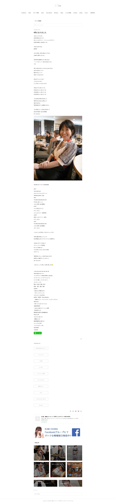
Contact (86, 12)
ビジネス (41, 367)
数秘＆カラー (41, 386)
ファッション (41, 354)
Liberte (42, 12)
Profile (29, 12)
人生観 (41, 361)
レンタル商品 (68, 12)
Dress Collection (49, 12)
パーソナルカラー (41, 380)
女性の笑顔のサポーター (41, 348)
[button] (23, 13)
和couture (56, 12)
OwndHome (23, 12)
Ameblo (80, 12)
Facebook (75, 12)
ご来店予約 (92, 12)
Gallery (61, 12)
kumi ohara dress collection (41, 399)
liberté (41, 392)
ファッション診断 (41, 373)
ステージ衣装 (36, 12)
